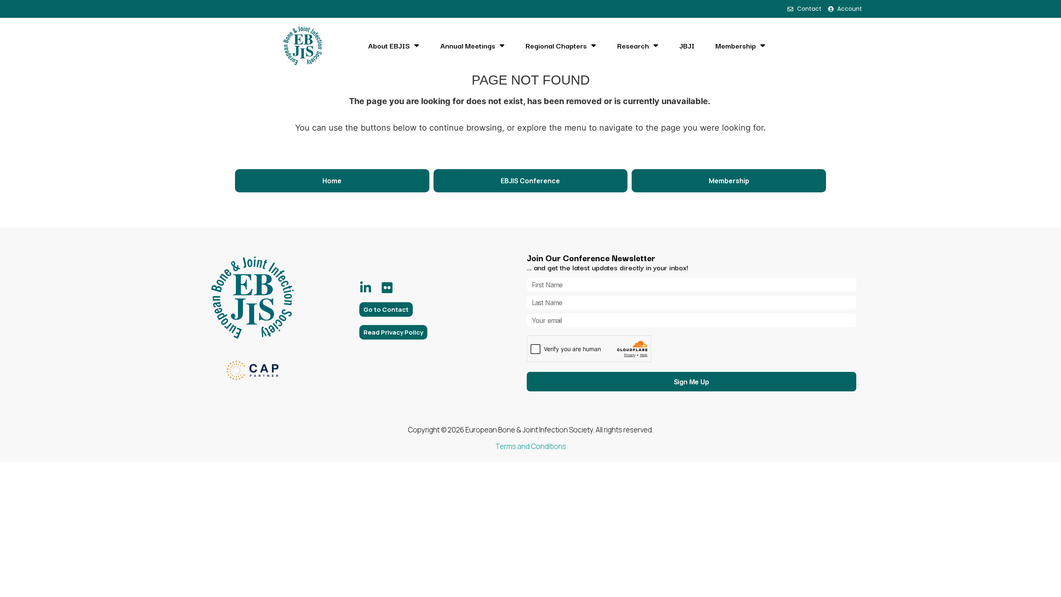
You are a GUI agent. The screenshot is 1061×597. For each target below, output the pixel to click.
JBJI (687, 45)
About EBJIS (389, 45)
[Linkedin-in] (365, 288)
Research (633, 45)
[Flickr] (387, 288)
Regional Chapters (556, 45)
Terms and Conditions (530, 446)
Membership (735, 45)
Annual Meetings (467, 45)
